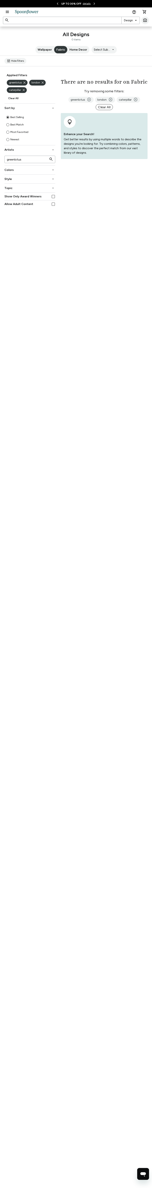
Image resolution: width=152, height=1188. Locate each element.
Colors (29, 170)
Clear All (13, 98)
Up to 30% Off (71, 3)
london (38, 82)
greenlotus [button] (81, 99)
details (87, 3)
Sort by (29, 108)
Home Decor (78, 49)
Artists (29, 150)
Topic (29, 188)
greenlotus (17, 82)
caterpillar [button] (128, 99)
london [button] (105, 99)
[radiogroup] (29, 128)
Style (29, 179)
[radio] (7, 117)
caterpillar (17, 90)
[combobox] (130, 20)
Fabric (60, 49)
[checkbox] (53, 196)
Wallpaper (45, 49)
